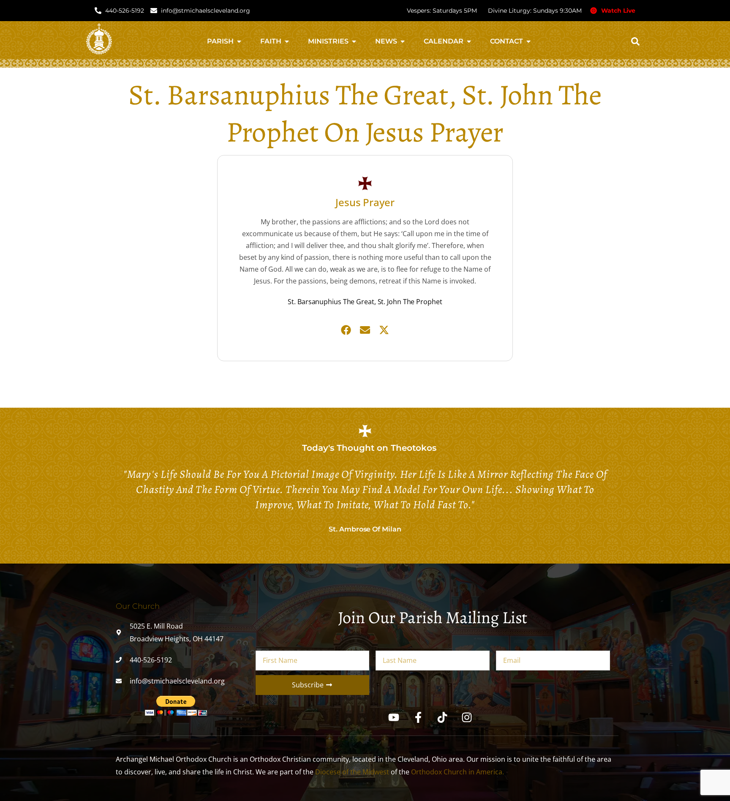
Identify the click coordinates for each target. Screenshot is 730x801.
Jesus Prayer (365, 202)
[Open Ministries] (354, 41)
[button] (635, 41)
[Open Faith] (286, 41)
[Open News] (402, 41)
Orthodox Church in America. (457, 771)
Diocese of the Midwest (352, 771)
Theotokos (413, 448)
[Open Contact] (528, 41)
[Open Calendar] (469, 41)
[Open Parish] (239, 41)
